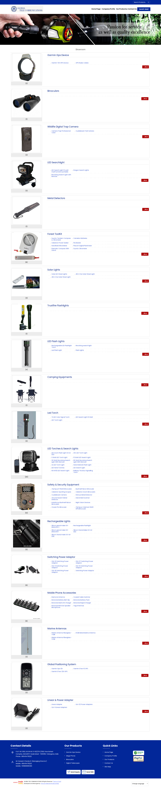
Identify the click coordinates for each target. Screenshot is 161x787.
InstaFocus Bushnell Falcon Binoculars (61, 503)
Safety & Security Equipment (63, 484)
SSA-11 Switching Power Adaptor (60, 567)
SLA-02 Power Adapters (84, 704)
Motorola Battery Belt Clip (61, 600)
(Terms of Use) (57, 781)
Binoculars (53, 90)
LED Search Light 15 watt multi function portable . (60, 171)
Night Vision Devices (83, 502)
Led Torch (52, 412)
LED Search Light (79, 468)
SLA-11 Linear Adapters (59, 707)
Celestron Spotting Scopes (61, 492)
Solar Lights (53, 269)
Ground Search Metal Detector (59, 499)
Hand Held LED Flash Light (82, 465)
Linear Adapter (57, 704)
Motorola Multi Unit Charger (61, 603)
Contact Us (132, 9)
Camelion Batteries (80, 238)
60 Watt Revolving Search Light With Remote (82, 461)
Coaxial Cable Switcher (81, 597)
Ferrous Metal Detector (84, 495)
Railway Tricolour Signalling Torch (83, 471)
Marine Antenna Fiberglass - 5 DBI (62, 638)
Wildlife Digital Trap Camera (62, 126)
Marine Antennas (56, 628)
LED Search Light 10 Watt (84, 417)
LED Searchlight (55, 162)
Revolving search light (84, 345)
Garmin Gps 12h (57, 669)
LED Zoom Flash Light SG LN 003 (61, 454)
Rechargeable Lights (58, 521)
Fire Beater (77, 243)
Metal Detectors (56, 198)
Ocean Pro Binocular (59, 507)
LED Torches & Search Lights (62, 448)
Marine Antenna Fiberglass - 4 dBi (62, 634)
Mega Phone (70, 756)
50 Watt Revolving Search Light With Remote (61, 461)
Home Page (96, 9)
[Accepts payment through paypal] (138, 761)
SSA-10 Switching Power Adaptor (60, 562)
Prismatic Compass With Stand (60, 249)
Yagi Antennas (78, 606)
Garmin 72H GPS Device (60, 63)
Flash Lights (80, 350)
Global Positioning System (61, 664)
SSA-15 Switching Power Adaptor (84, 567)
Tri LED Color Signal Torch (61, 417)
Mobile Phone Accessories (61, 592)
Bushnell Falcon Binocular (85, 489)
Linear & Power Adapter (60, 700)
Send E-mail (144, 9)
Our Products (121, 9)
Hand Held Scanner (83, 498)
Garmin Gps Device (58, 55)
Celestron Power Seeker (60, 243)
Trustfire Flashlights (58, 305)
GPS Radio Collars (82, 63)
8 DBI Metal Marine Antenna (85, 633)
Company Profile (108, 9)
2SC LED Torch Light (80, 453)
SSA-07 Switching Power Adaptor (84, 562)
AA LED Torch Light (58, 465)
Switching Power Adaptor (61, 557)
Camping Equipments (59, 377)
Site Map (108, 767)
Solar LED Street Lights (59, 274)
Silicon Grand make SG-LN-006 (61, 535)
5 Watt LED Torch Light (59, 457)
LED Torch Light (57, 420)
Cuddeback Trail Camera (85, 131)
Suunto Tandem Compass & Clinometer (61, 239)
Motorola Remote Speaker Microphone (61, 606)
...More (146, 67)
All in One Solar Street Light (85, 274)
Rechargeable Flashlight (82, 525)
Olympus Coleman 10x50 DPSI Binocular (84, 508)
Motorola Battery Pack (81, 600)
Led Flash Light (57, 350)
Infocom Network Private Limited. (50, 783)
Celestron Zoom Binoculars (85, 492)
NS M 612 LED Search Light (60, 471)
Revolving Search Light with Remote (61, 175)
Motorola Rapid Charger (82, 603)
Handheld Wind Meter (59, 246)
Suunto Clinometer (80, 248)
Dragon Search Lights (81, 170)
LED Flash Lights (55, 341)
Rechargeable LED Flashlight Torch (62, 346)
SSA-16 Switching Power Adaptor (60, 571)
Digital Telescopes (73, 763)
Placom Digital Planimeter (82, 246)
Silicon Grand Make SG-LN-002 (83, 531)
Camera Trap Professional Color (61, 132)
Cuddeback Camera (59, 495)
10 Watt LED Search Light (82, 457)
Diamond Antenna (58, 597)
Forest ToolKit (54, 234)
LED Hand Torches (58, 468)
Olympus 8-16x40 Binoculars (62, 489)
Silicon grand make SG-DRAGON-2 (60, 526)
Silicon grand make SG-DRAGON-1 (60, 531)
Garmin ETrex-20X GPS (59, 671)
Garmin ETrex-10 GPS (80, 669)
